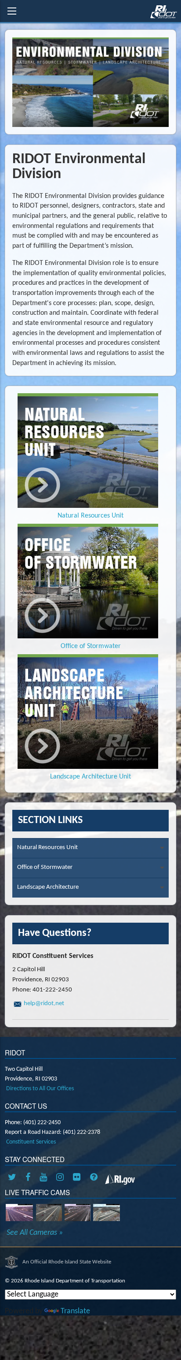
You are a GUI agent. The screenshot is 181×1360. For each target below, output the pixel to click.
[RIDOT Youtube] (44, 1178)
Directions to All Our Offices (40, 1089)
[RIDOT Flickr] (78, 1178)
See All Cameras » (35, 1233)
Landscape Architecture (48, 887)
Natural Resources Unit (47, 847)
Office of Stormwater (44, 867)
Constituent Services (31, 1142)
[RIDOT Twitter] (13, 1178)
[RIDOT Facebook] (29, 1178)
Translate (75, 1311)
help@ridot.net (44, 1003)
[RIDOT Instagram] (61, 1178)
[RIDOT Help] (95, 1178)
